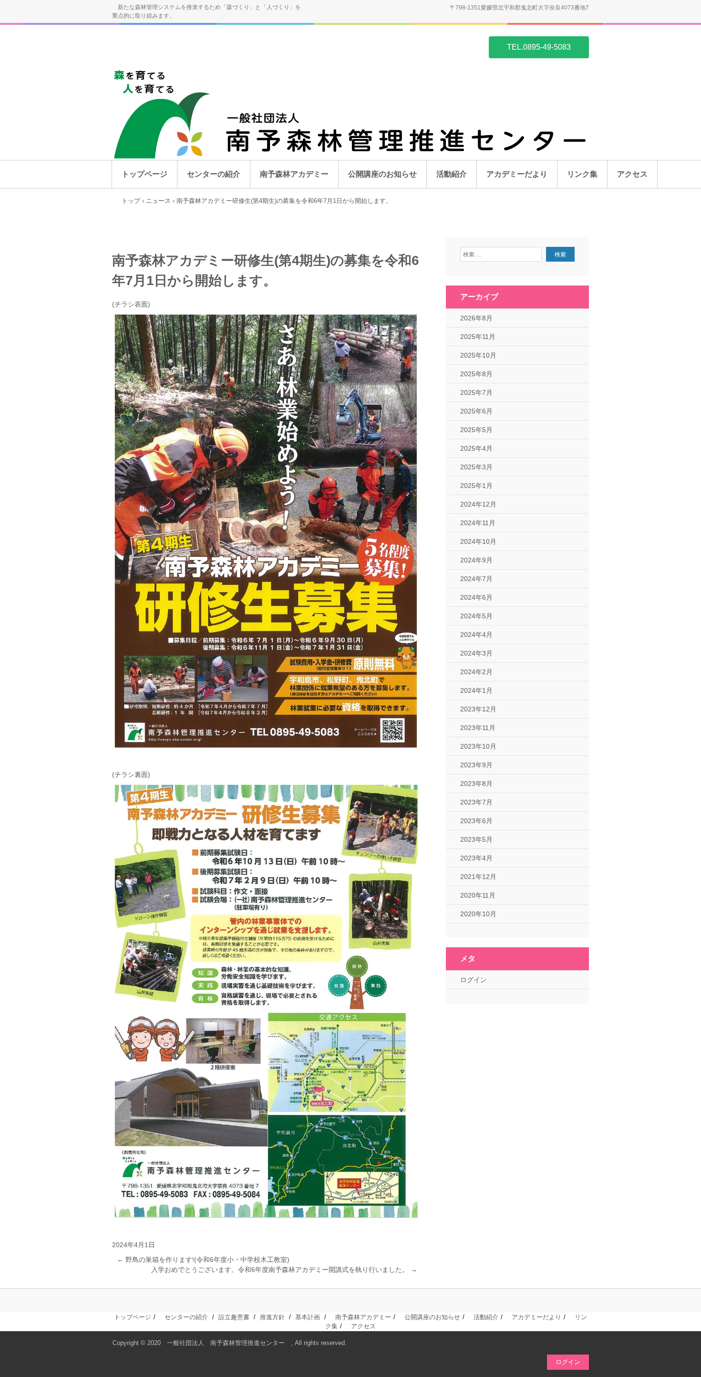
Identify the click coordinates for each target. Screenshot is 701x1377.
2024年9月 (476, 560)
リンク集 (582, 174)
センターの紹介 (213, 174)
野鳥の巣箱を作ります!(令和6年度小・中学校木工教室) (203, 1259)
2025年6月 (476, 411)
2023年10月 (478, 746)
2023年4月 (476, 858)
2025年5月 (476, 430)
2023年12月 (478, 709)
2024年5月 (476, 616)
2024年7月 (476, 579)
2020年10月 (478, 914)
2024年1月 (476, 690)
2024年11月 (477, 523)
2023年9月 (476, 765)
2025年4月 (476, 448)
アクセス (632, 174)
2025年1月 (476, 485)
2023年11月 (477, 727)
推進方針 (272, 1317)
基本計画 (307, 1317)
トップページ (144, 174)
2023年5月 (476, 839)
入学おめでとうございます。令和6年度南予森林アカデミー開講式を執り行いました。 (284, 1269)
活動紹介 (451, 174)
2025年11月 (477, 336)
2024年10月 (478, 541)
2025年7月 (476, 392)
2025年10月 (478, 355)
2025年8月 (476, 374)
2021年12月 (478, 876)
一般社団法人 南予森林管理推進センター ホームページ (158, 46)
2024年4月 (476, 634)
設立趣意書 (233, 1317)
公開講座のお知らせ (382, 174)
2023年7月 (476, 802)
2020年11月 (477, 895)
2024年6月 (476, 597)
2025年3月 (476, 467)
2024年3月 (476, 653)
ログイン (473, 980)
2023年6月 (476, 821)
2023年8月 (476, 783)
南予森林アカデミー (294, 174)
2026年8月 (476, 318)
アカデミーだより (516, 174)
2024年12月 (478, 504)
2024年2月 (476, 672)
